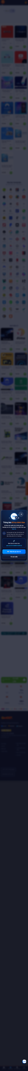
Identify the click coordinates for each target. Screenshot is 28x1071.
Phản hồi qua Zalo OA (14, 551)
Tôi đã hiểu (14, 557)
